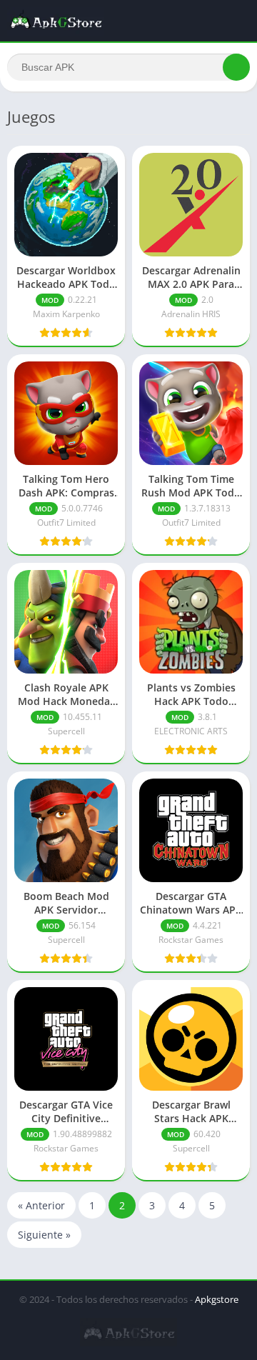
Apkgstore (216, 1299)
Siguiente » (44, 1234)
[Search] (236, 67)
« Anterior (41, 1205)
